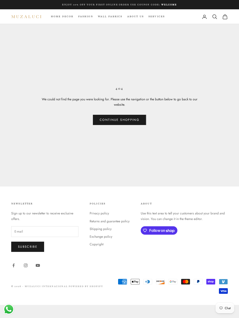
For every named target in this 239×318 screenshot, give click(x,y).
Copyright (96, 244)
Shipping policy (101, 229)
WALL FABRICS (110, 16)
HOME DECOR (62, 16)
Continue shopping (119, 120)
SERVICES (156, 16)
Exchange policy (101, 236)
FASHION (85, 16)
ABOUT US (135, 16)
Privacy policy (99, 213)
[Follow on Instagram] (25, 265)
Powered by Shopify (86, 286)
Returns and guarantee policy (110, 221)
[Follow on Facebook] (13, 265)
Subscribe (27, 246)
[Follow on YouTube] (37, 265)
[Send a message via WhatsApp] (8, 309)
